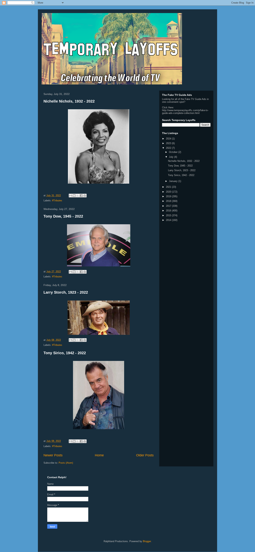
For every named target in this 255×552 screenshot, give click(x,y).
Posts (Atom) (66, 462)
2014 (169, 220)
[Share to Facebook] (81, 195)
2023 (169, 143)
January (173, 181)
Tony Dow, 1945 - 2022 (63, 216)
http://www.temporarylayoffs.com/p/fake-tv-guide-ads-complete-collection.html (185, 111)
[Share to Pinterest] (85, 195)
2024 (169, 138)
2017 (169, 206)
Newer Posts (53, 455)
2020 (169, 191)
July (171, 156)
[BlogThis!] (74, 195)
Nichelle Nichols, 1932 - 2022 (69, 101)
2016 (169, 210)
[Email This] (70, 195)
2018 (169, 201)
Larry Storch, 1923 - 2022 (65, 292)
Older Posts (145, 455)
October (173, 152)
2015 (169, 215)
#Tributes (57, 200)
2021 (169, 186)
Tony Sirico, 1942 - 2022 (64, 353)
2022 (169, 148)
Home (99, 455)
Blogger (147, 541)
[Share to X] (78, 195)
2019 (169, 196)
